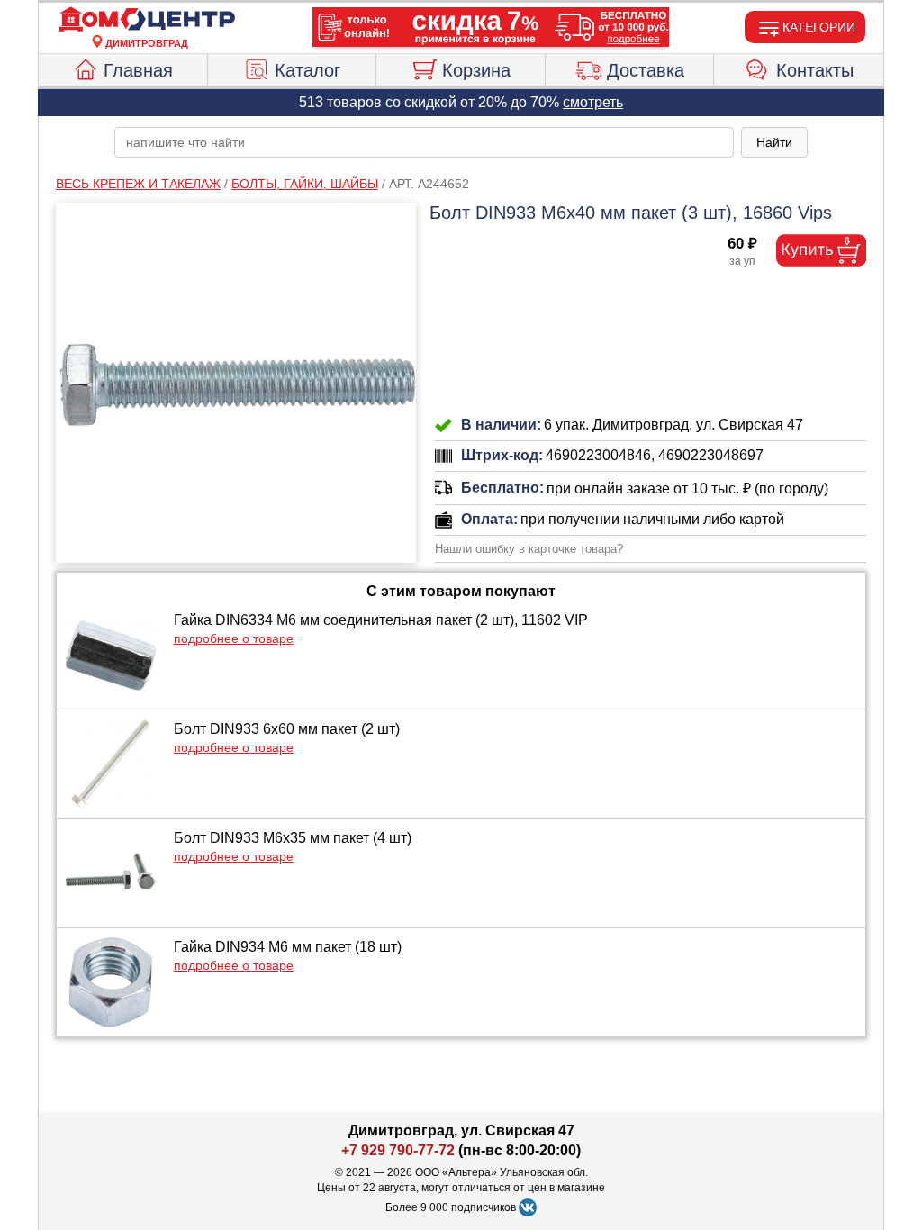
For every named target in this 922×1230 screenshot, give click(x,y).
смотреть (593, 102)
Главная (138, 70)
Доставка (645, 70)
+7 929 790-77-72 (398, 1150)
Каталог (307, 70)
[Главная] (147, 19)
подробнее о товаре (234, 638)
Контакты (815, 70)
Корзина (476, 70)
